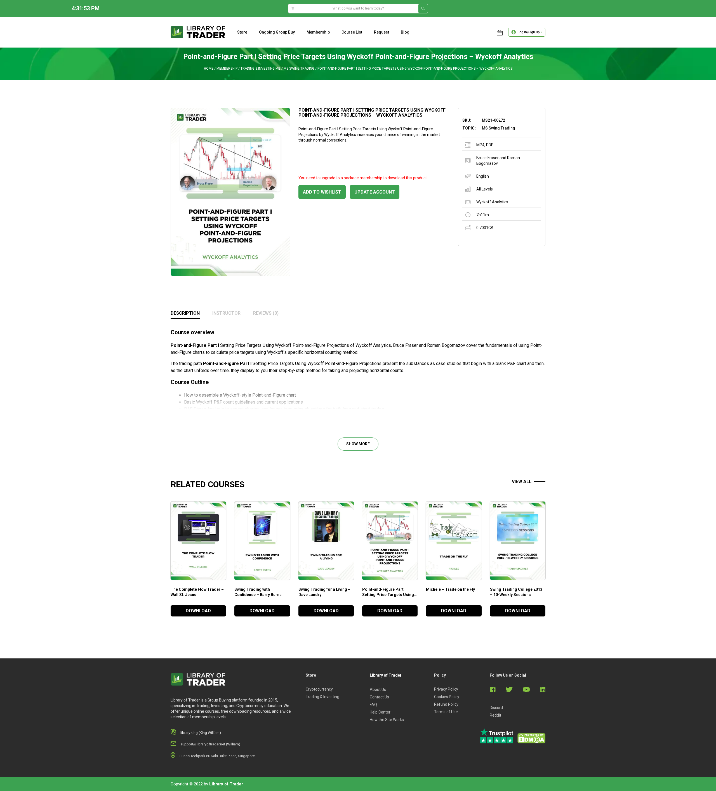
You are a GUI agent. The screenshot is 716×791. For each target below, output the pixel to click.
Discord (496, 707)
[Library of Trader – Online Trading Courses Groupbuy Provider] (198, 32)
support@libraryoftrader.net (202, 744)
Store (242, 32)
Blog (405, 32)
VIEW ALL (521, 481)
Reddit (495, 715)
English (482, 176)
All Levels (484, 189)
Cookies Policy (446, 697)
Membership (318, 32)
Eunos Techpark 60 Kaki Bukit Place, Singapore (217, 756)
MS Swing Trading (299, 68)
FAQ (373, 704)
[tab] (185, 313)
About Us (378, 689)
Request (381, 32)
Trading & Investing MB (261, 68)
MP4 (480, 145)
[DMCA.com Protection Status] (531, 738)
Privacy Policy (446, 689)
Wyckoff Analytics (492, 202)
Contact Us (379, 697)
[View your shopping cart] (500, 32)
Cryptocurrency (319, 689)
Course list (351, 32)
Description (185, 313)
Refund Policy (446, 704)
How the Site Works (387, 719)
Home (208, 68)
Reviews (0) (266, 313)
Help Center (380, 712)
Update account (374, 192)
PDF (489, 145)
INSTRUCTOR (226, 313)
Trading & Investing (322, 697)
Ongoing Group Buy (277, 32)
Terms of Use (446, 712)
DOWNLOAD (198, 610)
